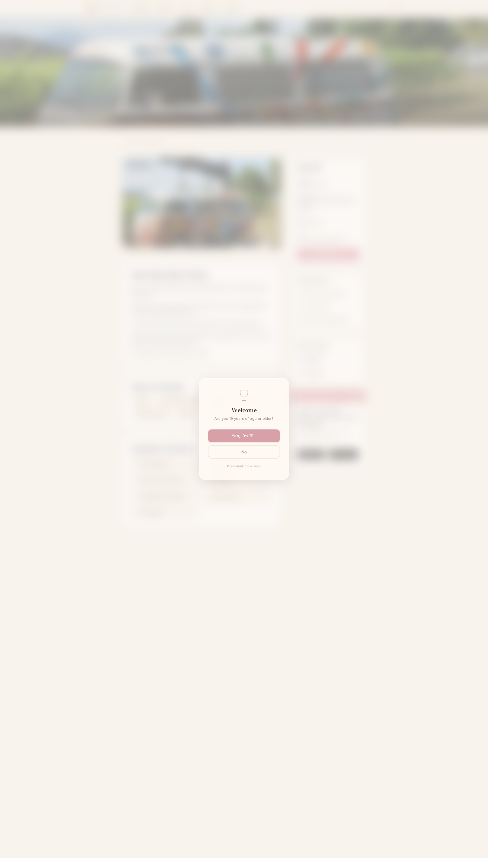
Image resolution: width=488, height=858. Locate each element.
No (244, 451)
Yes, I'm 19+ (244, 435)
